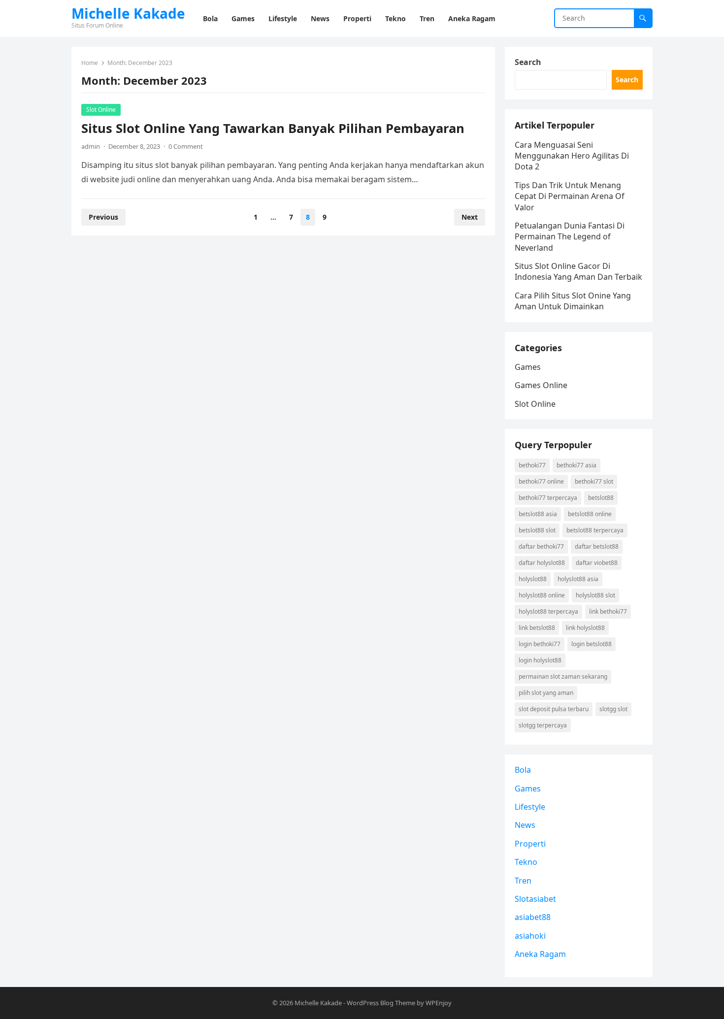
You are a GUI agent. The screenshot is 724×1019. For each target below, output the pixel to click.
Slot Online (101, 109)
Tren (523, 880)
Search (528, 62)
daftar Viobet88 (597, 563)
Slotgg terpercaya (543, 725)
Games (528, 367)
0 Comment (185, 146)
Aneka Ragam (540, 954)
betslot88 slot (537, 530)
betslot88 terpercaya (595, 530)
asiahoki (530, 935)
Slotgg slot (613, 709)
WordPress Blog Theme (381, 1002)
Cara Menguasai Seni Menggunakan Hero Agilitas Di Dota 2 (572, 155)
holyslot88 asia (578, 579)
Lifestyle (530, 806)
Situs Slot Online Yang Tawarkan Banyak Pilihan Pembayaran (272, 128)
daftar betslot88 (597, 546)
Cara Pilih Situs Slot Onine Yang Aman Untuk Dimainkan (573, 301)
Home (89, 63)
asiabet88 (533, 917)
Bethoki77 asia (576, 465)
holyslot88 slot (595, 595)
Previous (103, 217)
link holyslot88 (585, 628)
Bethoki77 (532, 465)
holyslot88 (533, 579)
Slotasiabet (535, 898)
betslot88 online (590, 514)
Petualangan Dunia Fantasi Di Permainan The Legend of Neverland (570, 236)
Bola (523, 769)
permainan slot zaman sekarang (563, 676)
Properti (530, 843)
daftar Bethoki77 (541, 546)
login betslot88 (591, 644)
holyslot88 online (542, 595)
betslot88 (601, 497)
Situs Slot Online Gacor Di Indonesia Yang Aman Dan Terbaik (578, 271)
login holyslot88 (540, 660)
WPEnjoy (439, 1002)
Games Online (541, 385)
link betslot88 (537, 628)
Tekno (526, 861)
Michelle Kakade (128, 13)
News (525, 825)
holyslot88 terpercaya (548, 611)
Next (469, 217)
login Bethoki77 (539, 644)
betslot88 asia (538, 514)
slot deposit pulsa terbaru (554, 709)
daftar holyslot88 (542, 563)
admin (90, 146)
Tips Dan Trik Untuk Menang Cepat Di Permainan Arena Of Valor (570, 196)
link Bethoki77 (608, 611)
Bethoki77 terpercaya (548, 497)
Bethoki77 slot (594, 481)
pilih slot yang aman (546, 693)
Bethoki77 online (541, 481)
